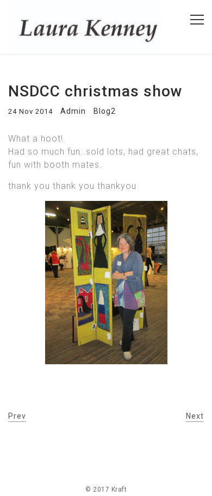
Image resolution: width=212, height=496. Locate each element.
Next (195, 416)
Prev (17, 416)
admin (73, 111)
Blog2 (104, 111)
